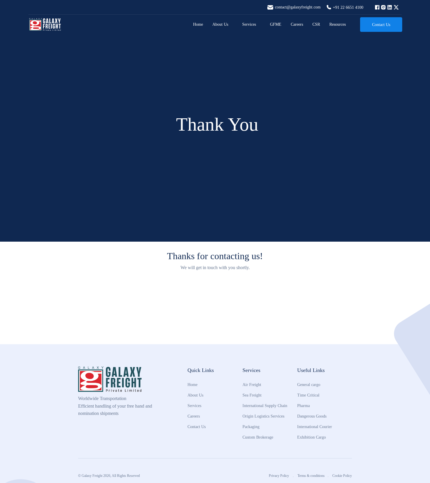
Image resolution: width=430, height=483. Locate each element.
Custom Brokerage (257, 437)
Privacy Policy (279, 476)
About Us (220, 24)
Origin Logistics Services (263, 416)
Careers (297, 24)
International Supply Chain (264, 405)
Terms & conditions (311, 476)
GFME (275, 24)
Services (249, 24)
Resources (337, 24)
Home (198, 24)
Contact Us (381, 24)
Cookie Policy (342, 476)
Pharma (303, 405)
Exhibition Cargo (311, 437)
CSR (316, 24)
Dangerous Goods (311, 416)
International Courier (314, 426)
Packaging (250, 426)
